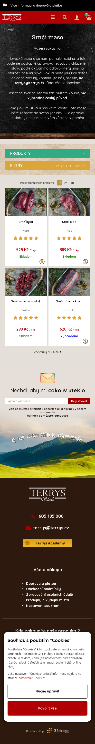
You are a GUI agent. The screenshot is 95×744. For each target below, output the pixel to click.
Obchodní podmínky (43, 589)
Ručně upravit (47, 691)
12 (59, 183)
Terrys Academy (47, 543)
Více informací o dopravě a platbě (36, 5)
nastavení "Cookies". (32, 678)
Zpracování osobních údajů (49, 594)
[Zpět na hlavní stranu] (11, 17)
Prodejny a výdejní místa (47, 600)
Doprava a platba (41, 583)
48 (72, 183)
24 (65, 183)
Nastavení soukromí (43, 606)
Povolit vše (47, 708)
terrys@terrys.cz (51, 528)
